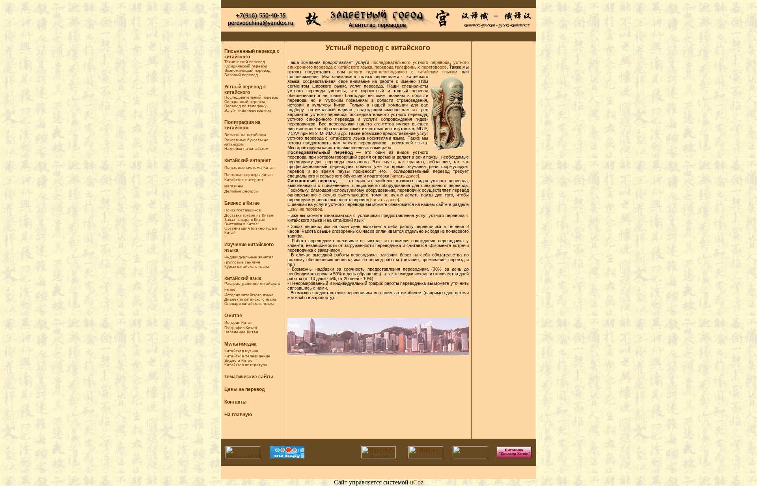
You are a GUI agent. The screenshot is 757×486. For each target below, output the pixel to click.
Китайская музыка (241, 351)
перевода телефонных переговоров (410, 67)
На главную (238, 414)
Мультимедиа (240, 344)
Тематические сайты (248, 376)
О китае (233, 315)
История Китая (238, 322)
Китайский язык (242, 278)
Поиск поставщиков (242, 210)
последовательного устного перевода (410, 62)
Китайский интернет (247, 160)
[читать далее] (404, 176)
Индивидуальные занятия (248, 257)
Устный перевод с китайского (245, 89)
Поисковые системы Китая (249, 167)
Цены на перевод (244, 389)
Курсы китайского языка (246, 266)
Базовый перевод (241, 75)
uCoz (416, 482)
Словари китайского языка (249, 303)
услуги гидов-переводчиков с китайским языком (403, 71)
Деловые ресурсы (241, 191)
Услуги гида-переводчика (248, 110)
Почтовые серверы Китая (248, 174)
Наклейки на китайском (246, 148)
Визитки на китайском (245, 135)
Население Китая (241, 332)
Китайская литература (245, 365)
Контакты (235, 402)
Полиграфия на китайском (242, 125)
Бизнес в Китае (242, 203)
